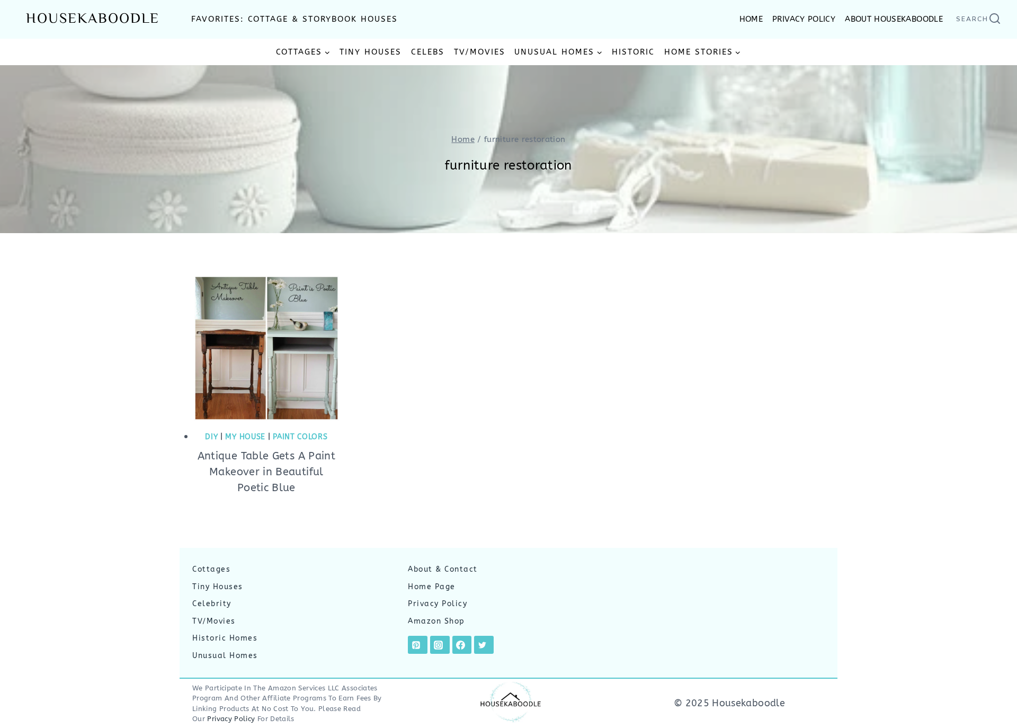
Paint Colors (300, 436)
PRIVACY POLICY (803, 19)
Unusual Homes (225, 655)
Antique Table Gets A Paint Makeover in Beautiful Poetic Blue (266, 472)
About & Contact (443, 569)
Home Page (432, 586)
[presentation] (266, 348)
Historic (633, 52)
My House (245, 436)
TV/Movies (479, 52)
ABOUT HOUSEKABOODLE (894, 19)
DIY (211, 436)
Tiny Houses (371, 52)
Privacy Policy (437, 603)
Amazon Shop (436, 621)
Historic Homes (224, 638)
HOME (751, 19)
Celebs (427, 52)
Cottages (211, 569)
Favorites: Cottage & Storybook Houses (294, 19)
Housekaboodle (92, 19)
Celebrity (211, 603)
